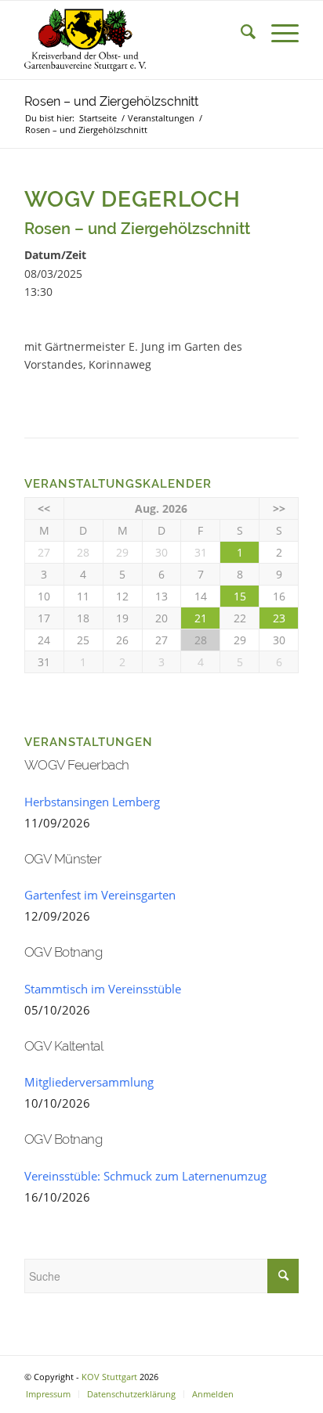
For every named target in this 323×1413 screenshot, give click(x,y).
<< (44, 508)
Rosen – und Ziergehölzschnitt (111, 101)
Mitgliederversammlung (89, 1082)
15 (240, 596)
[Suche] (240, 32)
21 (200, 618)
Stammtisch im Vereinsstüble (102, 989)
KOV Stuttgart (109, 1376)
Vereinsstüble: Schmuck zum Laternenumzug (145, 1176)
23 (279, 618)
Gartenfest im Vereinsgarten (100, 895)
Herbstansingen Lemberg (92, 801)
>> (279, 508)
